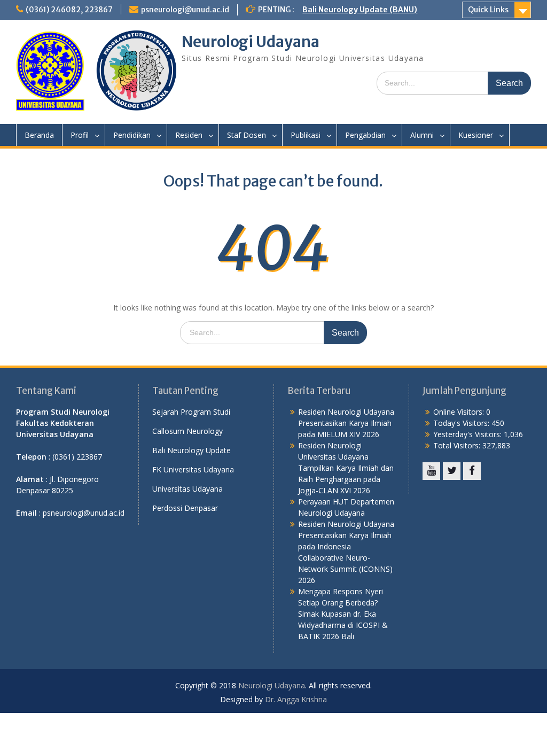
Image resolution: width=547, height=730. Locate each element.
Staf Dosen (246, 135)
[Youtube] (431, 471)
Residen (188, 135)
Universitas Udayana (187, 489)
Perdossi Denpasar (185, 508)
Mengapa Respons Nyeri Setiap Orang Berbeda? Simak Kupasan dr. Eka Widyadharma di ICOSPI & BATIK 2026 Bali (343, 613)
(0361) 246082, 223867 (69, 9)
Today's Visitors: (462, 423)
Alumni (422, 135)
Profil (80, 135)
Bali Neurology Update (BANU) (359, 9)
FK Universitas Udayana (193, 469)
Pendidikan (132, 135)
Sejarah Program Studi (191, 412)
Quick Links (488, 9)
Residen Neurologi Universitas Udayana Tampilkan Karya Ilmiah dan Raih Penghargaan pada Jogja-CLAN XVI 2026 (346, 467)
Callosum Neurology (187, 431)
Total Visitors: (457, 445)
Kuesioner (475, 135)
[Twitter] (451, 471)
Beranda (39, 135)
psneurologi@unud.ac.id (185, 9)
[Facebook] (472, 471)
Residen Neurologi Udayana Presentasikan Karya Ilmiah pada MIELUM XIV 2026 (346, 423)
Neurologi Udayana (250, 41)
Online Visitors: (459, 412)
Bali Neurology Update (191, 450)
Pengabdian (365, 135)
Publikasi (306, 135)
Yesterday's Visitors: (468, 434)
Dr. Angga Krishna (296, 699)
